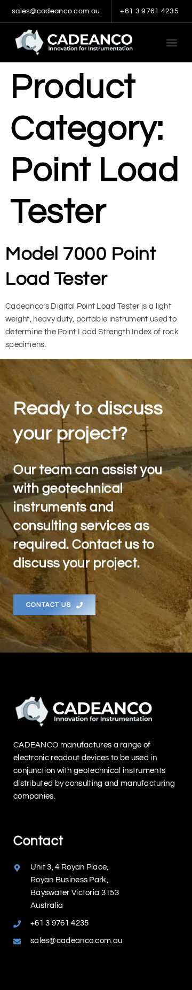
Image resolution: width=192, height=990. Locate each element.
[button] (171, 42)
